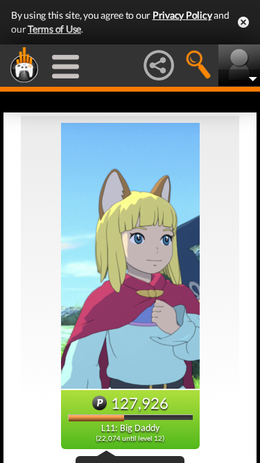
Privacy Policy (182, 15)
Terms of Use (54, 29)
